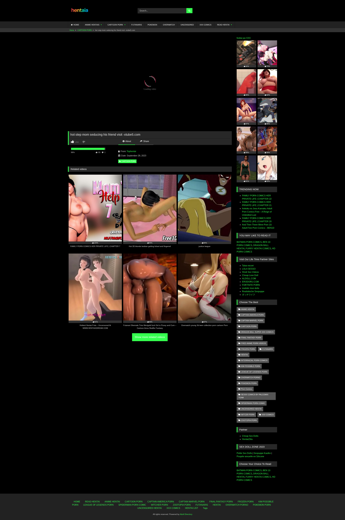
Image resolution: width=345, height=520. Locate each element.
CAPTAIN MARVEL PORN (252, 320)
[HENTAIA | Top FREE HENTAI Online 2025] (80, 10)
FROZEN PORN (248, 349)
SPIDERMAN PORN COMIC (253, 403)
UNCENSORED (187, 25)
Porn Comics (246, 389)
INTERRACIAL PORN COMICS (254, 360)
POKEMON (152, 25)
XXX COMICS (205, 25)
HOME (76, 25)
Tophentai (131, 151)
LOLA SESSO (249, 269)
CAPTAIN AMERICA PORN (252, 315)
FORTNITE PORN (251, 285)
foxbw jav (241, 38)
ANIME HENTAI (247, 309)
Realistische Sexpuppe (253, 291)
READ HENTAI (223, 25)
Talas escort (247, 265)
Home (72, 30)
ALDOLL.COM (249, 278)
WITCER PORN (247, 415)
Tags (205, 508)
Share (146, 141)
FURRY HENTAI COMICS (258, 248)
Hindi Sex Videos (250, 272)
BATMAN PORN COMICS (249, 242)
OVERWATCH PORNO (250, 377)
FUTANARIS (136, 25)
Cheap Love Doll (250, 275)
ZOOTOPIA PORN (249, 420)
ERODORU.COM (250, 282)
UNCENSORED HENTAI (251, 409)
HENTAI (244, 355)
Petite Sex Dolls (244, 453)
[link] (84, 141)
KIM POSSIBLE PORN (250, 366)
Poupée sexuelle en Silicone (250, 456)
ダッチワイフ (248, 295)
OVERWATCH (169, 25)
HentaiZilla (247, 439)
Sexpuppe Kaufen (262, 453)
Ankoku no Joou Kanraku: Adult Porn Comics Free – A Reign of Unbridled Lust (257, 211)
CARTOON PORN (115, 25)
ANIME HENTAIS (92, 25)
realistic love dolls (250, 288)
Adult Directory (186, 514)
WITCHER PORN (159, 505)
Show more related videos (150, 337)
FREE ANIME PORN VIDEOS (253, 343)
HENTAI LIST (191, 508)
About (128, 141)
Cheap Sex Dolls (250, 436)
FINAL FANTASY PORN (251, 338)
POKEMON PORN (249, 383)
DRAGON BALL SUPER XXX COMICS (257, 332)
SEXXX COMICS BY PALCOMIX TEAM (253, 396)
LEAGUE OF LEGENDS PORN (254, 372)
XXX (248, 38)
